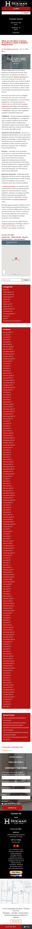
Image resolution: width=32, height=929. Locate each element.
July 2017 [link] (6, 557)
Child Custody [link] (16, 237)
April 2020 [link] (6, 512)
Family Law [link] (6, 237)
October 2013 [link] (7, 665)
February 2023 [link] (7, 433)
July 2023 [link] (6, 421)
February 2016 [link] (7, 598)
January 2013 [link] (7, 687)
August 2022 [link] (7, 447)
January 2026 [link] (7, 349)
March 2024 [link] (6, 402)
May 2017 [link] (6, 562)
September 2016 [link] (8, 581)
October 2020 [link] (7, 497)
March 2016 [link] (6, 596)
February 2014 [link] (7, 656)
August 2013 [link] (7, 670)
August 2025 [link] (7, 361)
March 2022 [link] (6, 459)
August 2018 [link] (7, 531)
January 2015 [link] (7, 629)
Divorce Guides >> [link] (16, 757)
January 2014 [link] (7, 658)
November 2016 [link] (8, 577)
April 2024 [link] (6, 399)
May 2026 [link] (6, 339)
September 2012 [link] (8, 697)
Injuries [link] (5, 316)
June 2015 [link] (6, 617)
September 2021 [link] (8, 473)
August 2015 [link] (7, 613)
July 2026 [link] (6, 334)
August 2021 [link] (7, 476)
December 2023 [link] (8, 409)
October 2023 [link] (7, 414)
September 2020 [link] (8, 500)
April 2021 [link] (6, 483)
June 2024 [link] (6, 394)
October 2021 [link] (7, 471)
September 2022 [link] (8, 445)
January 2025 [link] (7, 378)
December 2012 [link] (8, 689)
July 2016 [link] (6, 586)
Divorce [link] (25, 237)
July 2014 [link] (6, 644)
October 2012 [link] (7, 694)
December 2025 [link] (8, 351)
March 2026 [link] (6, 344)
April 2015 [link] (6, 622)
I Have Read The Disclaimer (13, 804)
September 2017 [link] (8, 553)
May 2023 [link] (6, 425)
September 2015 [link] (8, 610)
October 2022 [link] (7, 442)
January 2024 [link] (7, 406)
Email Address (7, 788)
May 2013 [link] (6, 677)
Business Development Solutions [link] (15, 915)
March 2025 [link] (6, 373)
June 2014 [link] (6, 646)
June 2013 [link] (6, 675)
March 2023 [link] (6, 430)
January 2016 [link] (7, 601)
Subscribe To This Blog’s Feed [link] (13, 747)
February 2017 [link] (7, 569)
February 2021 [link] (7, 488)
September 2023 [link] (8, 416)
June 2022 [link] (6, 452)
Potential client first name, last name (14, 774)
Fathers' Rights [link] (7, 308)
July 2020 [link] (6, 505)
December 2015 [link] (8, 603)
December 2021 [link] (8, 466)
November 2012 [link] (8, 692)
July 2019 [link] (6, 529)
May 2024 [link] (6, 397)
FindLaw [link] (16, 917)
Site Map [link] (14, 913)
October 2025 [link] (7, 356)
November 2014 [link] (8, 634)
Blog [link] (3, 51)
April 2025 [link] (6, 370)
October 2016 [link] (7, 579)
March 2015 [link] (6, 625)
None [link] (4, 318)
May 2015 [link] (6, 620)
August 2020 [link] (7, 502)
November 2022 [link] (8, 440)
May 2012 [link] (6, 706)
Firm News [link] (6, 311)
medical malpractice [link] (8, 223)
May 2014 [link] (6, 649)
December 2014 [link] (8, 632)
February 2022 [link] (7, 461)
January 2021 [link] (7, 490)
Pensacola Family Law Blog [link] (11, 320)
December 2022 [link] (8, 437)
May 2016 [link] (6, 591)
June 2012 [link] (6, 704)
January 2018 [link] (7, 543)
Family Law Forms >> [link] (16, 762)
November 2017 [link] (8, 548)
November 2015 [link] (8, 605)
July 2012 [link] (6, 701)
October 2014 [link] (7, 637)
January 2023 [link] (7, 435)
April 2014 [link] (6, 651)
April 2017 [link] (6, 565)
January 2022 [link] (7, 464)
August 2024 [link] (7, 390)
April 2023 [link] (6, 428)
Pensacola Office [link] (16, 829)
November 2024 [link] (8, 382)
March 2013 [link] (6, 682)
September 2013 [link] (8, 668)
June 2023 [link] (6, 423)
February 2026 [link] (7, 346)
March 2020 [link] (6, 514)
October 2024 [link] (7, 385)
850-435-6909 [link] (11, 927)
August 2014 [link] (7, 641)
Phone (4, 794)
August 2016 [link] (7, 584)
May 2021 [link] (6, 481)
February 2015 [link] (7, 627)
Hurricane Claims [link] (8, 313)
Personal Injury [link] (7, 239)
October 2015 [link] (7, 608)
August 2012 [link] (7, 699)
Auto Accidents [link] (19, 239)
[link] (16, 873)
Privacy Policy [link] (23, 913)
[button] (16, 9)
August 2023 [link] (7, 418)
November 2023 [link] (8, 411)
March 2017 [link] (6, 567)
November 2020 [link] (8, 495)
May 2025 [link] (6, 368)
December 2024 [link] (8, 380)
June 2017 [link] (6, 560)
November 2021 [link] (8, 469)
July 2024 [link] (6, 392)
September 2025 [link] (8, 358)
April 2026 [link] (6, 342)
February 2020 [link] (7, 517)
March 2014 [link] (6, 653)
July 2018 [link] (6, 533)
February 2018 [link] (7, 541)
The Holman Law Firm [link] (11, 49)
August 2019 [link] (7, 526)
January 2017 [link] (7, 572)
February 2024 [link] (7, 404)
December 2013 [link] (8, 661)
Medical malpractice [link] (20, 77)
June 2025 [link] (6, 366)
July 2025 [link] (6, 363)
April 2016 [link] (6, 593)
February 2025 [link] (7, 375)
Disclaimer (5, 801)
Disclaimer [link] (6, 913)
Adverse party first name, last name (13, 781)
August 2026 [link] (7, 332)
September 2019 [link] (8, 524)
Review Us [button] (16, 921)
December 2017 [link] (8, 545)
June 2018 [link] (6, 536)
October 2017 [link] (7, 550)
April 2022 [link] (6, 457)
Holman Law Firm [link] (9, 186)
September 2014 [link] (8, 639)
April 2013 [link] (6, 680)
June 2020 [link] (6, 507)
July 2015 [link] (6, 615)
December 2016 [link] (8, 574)
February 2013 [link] (7, 685)
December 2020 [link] (8, 493)
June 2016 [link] (6, 589)
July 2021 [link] (6, 478)
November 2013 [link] (8, 663)
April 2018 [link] (6, 538)
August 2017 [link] (7, 555)
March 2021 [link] (6, 485)
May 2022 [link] (6, 454)
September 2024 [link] (8, 387)
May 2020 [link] (6, 509)
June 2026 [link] (6, 337)
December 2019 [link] (8, 521)
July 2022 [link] (6, 449)
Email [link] (27, 927)
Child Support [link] (7, 296)
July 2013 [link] (6, 673)
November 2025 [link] (8, 354)
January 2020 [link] (7, 519)
